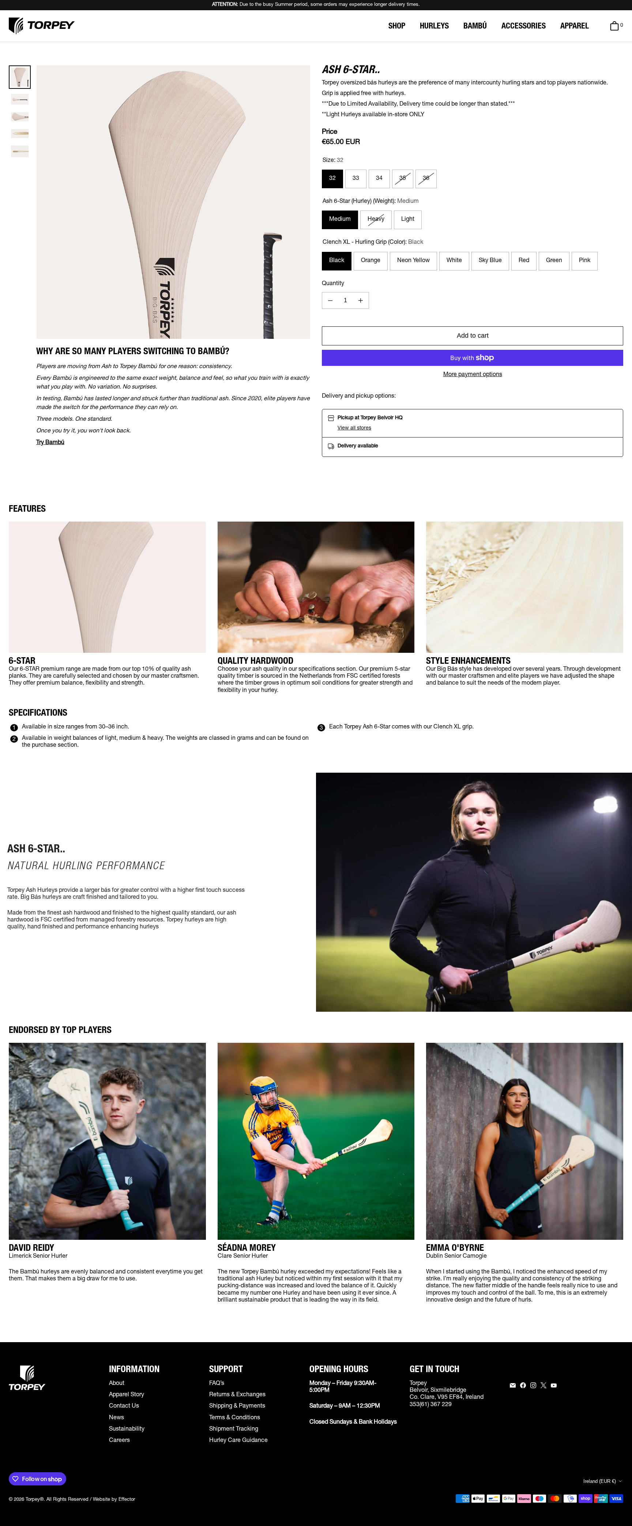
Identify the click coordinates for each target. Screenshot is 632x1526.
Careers (119, 1441)
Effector (126, 1499)
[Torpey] (42, 26)
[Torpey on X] (543, 1385)
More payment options (472, 375)
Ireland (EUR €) (599, 1481)
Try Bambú (50, 443)
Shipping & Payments (237, 1406)
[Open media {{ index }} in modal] (173, 202)
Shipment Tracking (233, 1429)
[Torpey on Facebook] (523, 1385)
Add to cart (473, 335)
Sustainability (126, 1429)
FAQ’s (216, 1384)
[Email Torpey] (513, 1385)
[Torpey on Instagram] (533, 1385)
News (116, 1418)
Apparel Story (126, 1395)
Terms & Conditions (234, 1418)
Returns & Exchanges (237, 1395)
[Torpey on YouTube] (554, 1385)
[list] (173, 202)
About (116, 1384)
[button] (370, 428)
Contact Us (124, 1406)
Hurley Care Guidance (238, 1441)
